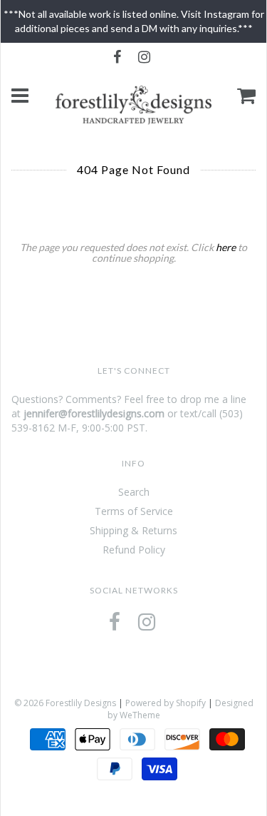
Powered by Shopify (165, 703)
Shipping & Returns (133, 530)
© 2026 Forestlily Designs (65, 703)
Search (134, 492)
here (226, 247)
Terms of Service (134, 511)
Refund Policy (134, 549)
